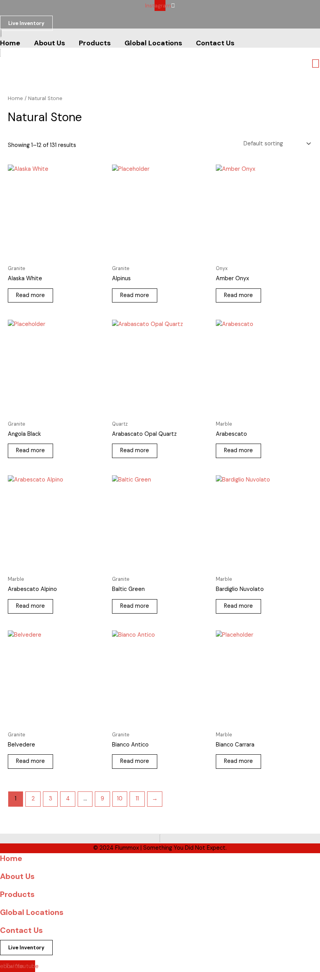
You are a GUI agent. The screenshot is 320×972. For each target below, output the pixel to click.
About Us (17, 876)
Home (15, 98)
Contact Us (21, 930)
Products (17, 894)
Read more (30, 295)
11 (137, 798)
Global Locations (32, 912)
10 (120, 798)
